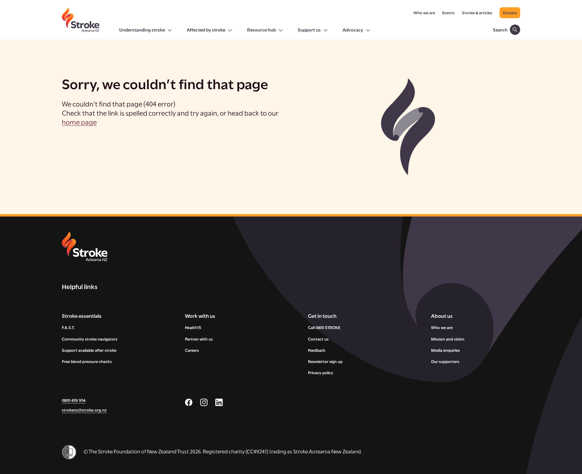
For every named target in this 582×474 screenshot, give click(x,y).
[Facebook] (188, 402)
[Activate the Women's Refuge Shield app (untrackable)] (69, 452)
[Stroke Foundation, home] (168, 246)
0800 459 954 (73, 400)
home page (79, 122)
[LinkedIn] (219, 402)
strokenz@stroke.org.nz (84, 410)
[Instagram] (204, 402)
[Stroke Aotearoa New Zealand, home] (81, 23)
